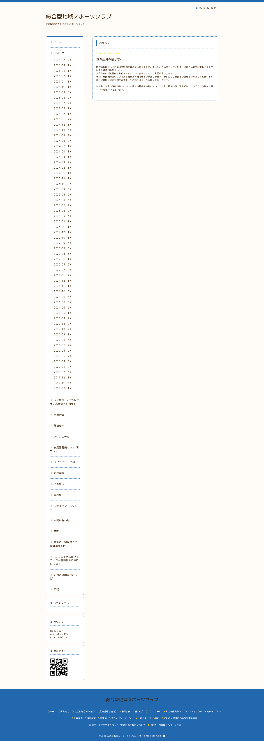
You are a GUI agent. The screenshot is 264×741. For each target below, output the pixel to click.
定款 (56, 531)
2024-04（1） (63, 157)
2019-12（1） (63, 377)
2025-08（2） (63, 97)
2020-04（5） (63, 361)
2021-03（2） (63, 318)
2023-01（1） (63, 227)
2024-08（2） (63, 140)
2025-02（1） (63, 114)
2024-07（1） (63, 146)
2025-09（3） (63, 92)
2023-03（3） (63, 216)
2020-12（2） (63, 323)
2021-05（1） (63, 313)
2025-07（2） (63, 103)
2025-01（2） (63, 119)
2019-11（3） (63, 383)
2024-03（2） (63, 162)
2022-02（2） (63, 270)
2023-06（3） (63, 200)
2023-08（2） (63, 194)
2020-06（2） (63, 350)
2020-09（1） (63, 334)
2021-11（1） (63, 286)
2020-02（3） (63, 372)
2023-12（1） (63, 178)
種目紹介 (59, 425)
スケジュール (62, 436)
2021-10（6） (63, 291)
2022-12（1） (63, 232)
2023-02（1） (63, 221)
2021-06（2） (63, 307)
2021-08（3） (63, 302)
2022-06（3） (63, 253)
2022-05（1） (63, 259)
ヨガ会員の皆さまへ (109, 59)
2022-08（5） (63, 248)
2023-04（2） (63, 210)
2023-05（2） (63, 205)
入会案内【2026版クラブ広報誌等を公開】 (64, 401)
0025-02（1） (63, 388)
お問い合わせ (62, 520)
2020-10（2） (63, 329)
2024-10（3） (63, 130)
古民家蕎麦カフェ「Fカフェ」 (122, 735)
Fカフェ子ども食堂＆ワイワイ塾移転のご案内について (64, 560)
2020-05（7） (63, 356)
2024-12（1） (63, 124)
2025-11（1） (63, 87)
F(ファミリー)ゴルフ (66, 462)
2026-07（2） (63, 60)
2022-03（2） (63, 264)
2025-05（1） (63, 108)
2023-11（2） (63, 183)
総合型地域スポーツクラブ (79, 16)
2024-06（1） (63, 151)
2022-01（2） (63, 275)
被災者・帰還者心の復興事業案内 (63, 543)
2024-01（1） (63, 173)
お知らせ (59, 53)
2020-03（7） (63, 366)
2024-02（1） (63, 167)
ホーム (58, 42)
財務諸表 (59, 473)
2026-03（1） (63, 70)
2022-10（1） (63, 237)
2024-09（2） (63, 135)
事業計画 (59, 414)
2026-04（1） (63, 65)
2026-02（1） (63, 76)
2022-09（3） (63, 243)
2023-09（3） (63, 189)
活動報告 (59, 484)
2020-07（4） (63, 345)
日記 (56, 589)
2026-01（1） (63, 81)
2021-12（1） (63, 280)
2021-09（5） (63, 296)
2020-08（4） (63, 340)
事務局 (58, 495)
